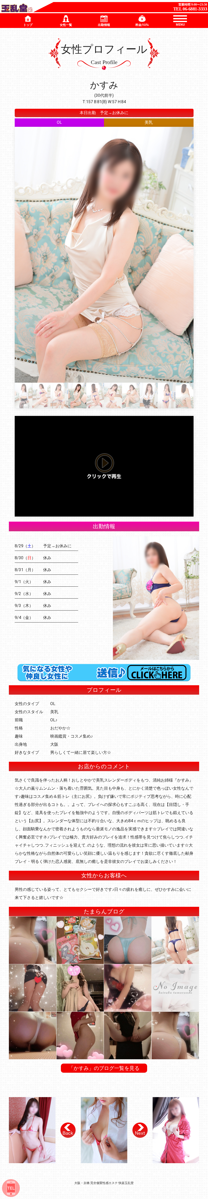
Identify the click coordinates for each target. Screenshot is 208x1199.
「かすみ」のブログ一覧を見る (104, 1068)
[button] (68, 1130)
